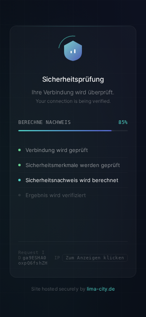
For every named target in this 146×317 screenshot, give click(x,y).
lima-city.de (100, 288)
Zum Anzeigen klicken (95, 257)
